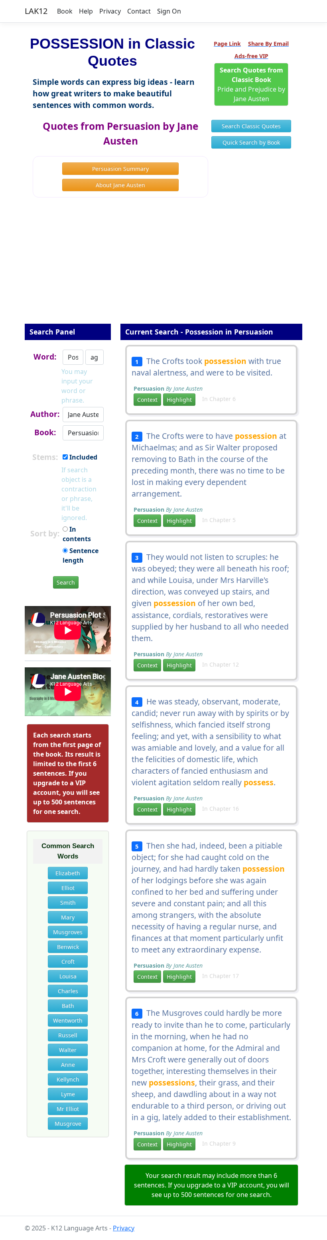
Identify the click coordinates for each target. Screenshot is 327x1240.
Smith (68, 902)
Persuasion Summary (120, 168)
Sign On (169, 11)
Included (82, 457)
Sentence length (80, 555)
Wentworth (68, 1020)
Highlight (179, 399)
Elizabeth (67, 873)
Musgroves (68, 932)
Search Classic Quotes (251, 126)
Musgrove (68, 1123)
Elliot (68, 888)
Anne (68, 1064)
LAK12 (36, 11)
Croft (68, 961)
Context (147, 399)
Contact (139, 11)
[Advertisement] (163, 266)
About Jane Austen (120, 185)
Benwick (68, 947)
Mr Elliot (68, 1109)
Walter (68, 1050)
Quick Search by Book (251, 142)
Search (66, 582)
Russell (67, 1035)
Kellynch (68, 1079)
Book (65, 11)
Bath (68, 1005)
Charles (68, 991)
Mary (68, 917)
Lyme (68, 1094)
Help (86, 11)
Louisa (68, 976)
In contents (77, 534)
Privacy (110, 11)
